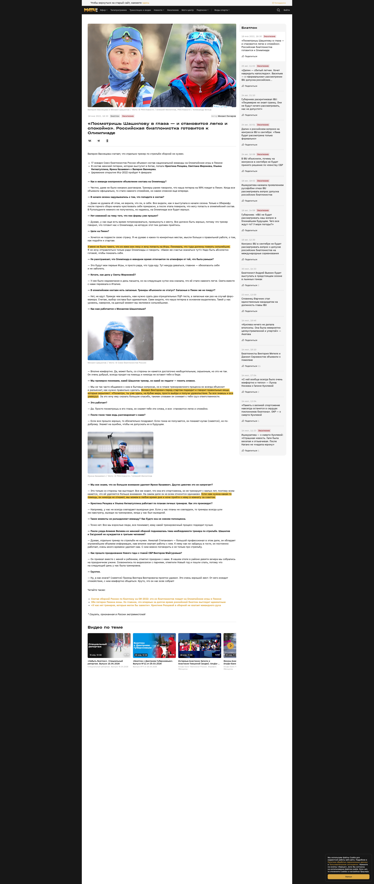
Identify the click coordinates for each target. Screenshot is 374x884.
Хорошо (348, 876)
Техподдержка (280, 3)
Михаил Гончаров (227, 116)
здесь (145, 2)
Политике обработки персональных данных (348, 862)
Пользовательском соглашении (343, 864)
